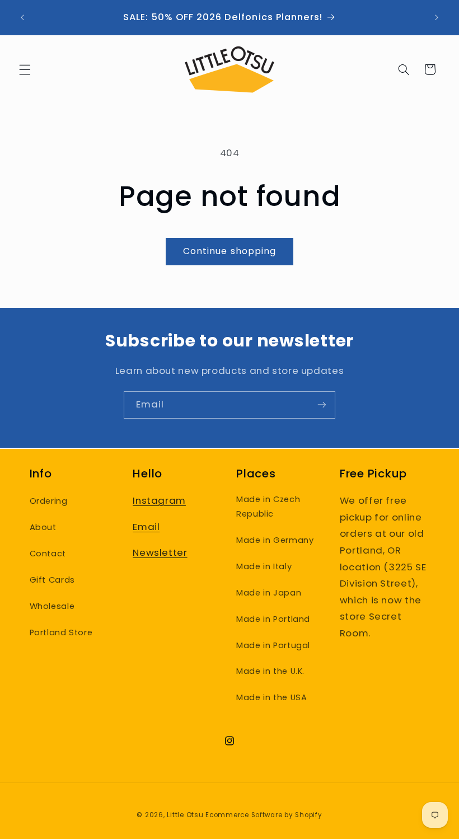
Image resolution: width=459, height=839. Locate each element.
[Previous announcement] (22, 17)
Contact (48, 553)
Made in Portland (273, 619)
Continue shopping (229, 251)
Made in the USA (271, 697)
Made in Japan (268, 592)
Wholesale (52, 606)
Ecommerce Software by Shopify (263, 814)
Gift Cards (52, 579)
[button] (25, 69)
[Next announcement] (436, 17)
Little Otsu (185, 814)
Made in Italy (264, 566)
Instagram (159, 500)
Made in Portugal (273, 645)
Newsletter (160, 552)
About (43, 527)
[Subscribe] (322, 405)
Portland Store (61, 632)
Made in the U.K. (270, 671)
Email (146, 526)
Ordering (49, 501)
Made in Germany (274, 540)
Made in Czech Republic (268, 506)
